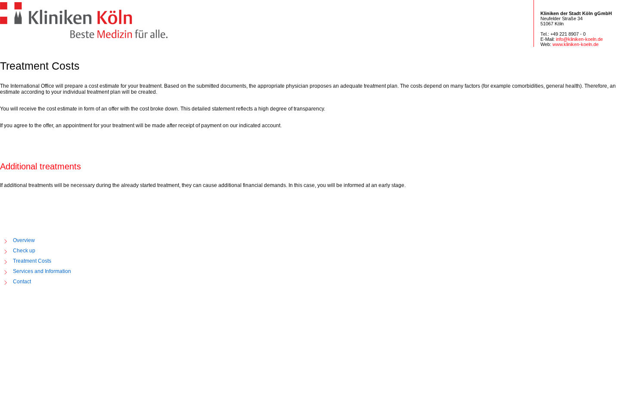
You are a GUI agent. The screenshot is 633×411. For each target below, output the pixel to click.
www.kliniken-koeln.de (575, 44)
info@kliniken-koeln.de (579, 39)
